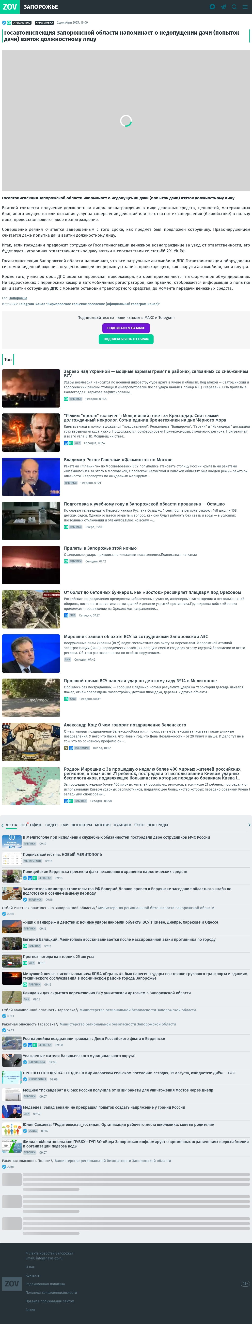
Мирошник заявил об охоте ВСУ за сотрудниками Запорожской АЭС (136, 636)
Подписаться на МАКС (126, 328)
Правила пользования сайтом (50, 1301)
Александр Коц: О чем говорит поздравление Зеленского (125, 725)
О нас (30, 1267)
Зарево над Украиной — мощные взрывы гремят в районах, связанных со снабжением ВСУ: (156, 374)
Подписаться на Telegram (126, 339)
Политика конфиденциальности (51, 1293)
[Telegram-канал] (223, 7)
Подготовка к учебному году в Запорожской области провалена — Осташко (144, 504)
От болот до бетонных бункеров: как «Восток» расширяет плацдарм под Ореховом (152, 592)
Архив (30, 1310)
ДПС (54, 288)
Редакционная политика (45, 1284)
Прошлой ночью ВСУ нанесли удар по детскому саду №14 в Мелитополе (140, 680)
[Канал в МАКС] (213, 7)
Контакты (33, 1275)
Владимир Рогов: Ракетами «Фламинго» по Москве (118, 460)
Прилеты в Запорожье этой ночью (100, 548)
